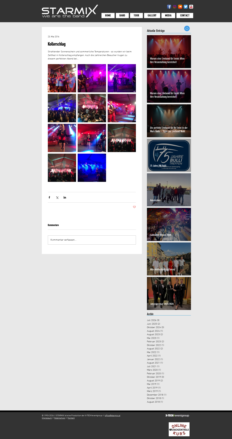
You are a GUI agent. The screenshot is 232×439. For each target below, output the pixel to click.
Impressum (47, 418)
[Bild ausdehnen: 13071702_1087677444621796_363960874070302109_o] (62, 108)
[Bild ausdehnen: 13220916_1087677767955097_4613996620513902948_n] (62, 138)
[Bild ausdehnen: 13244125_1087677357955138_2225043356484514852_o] (92, 78)
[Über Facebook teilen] (49, 197)
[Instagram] (175, 7)
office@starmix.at (112, 415)
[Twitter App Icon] (186, 7)
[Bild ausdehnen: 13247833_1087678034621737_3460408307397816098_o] (62, 168)
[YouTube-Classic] (191, 7)
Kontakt (71, 418)
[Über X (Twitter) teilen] (57, 197)
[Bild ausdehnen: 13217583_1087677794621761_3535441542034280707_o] (92, 138)
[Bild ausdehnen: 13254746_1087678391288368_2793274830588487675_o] (92, 168)
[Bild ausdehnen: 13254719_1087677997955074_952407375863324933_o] (122, 138)
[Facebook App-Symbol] (169, 7)
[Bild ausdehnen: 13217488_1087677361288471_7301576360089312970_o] (62, 78)
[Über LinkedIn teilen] (64, 197)
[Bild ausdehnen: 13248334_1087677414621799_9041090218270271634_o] (122, 78)
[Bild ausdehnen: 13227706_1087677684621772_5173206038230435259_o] (92, 108)
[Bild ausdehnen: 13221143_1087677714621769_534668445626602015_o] (122, 108)
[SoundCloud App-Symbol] (180, 7)
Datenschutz (59, 418)
